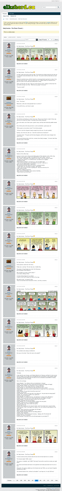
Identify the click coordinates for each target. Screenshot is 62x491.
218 (17, 480)
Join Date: (6, 55)
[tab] (5, 37)
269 (40, 480)
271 (48, 480)
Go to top (56, 485)
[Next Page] (51, 39)
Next (56, 480)
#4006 (56, 43)
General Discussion (13, 18)
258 (21, 480)
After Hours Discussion (22, 18)
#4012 (56, 207)
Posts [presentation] (5, 37)
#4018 (56, 368)
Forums (5, 13)
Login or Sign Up (55, 1)
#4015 (56, 286)
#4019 (56, 425)
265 (25, 480)
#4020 (56, 451)
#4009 (56, 114)
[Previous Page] (48, 39)
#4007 (56, 69)
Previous (9, 480)
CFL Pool (11, 13)
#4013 (56, 233)
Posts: (7, 56)
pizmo (8, 49)
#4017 (56, 346)
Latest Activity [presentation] (12, 37)
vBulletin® (53, 488)
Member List (13, 16)
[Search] (58, 7)
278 (52, 480)
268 (36, 480)
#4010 (56, 149)
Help (45, 485)
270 (44, 480)
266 (29, 480)
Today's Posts (6, 16)
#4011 (56, 181)
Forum (7, 18)
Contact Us (50, 485)
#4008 (56, 96)
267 (32, 480)
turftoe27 (8, 102)
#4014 (56, 259)
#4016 (56, 319)
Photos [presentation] (19, 37)
